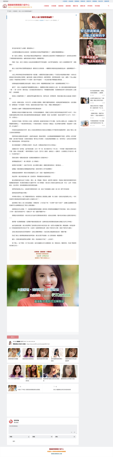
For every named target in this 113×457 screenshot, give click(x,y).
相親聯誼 (77, 1)
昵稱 (11, 436)
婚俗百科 (100, 1)
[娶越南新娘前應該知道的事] (92, 52)
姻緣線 (18, 341)
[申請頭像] (75, 421)
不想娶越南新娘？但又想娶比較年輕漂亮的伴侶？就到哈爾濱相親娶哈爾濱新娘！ (97, 123)
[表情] (74, 432)
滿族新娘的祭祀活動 (28, 358)
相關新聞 (106, 1)
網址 (57, 436)
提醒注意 (82, 6)
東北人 (13, 337)
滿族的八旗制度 (69, 358)
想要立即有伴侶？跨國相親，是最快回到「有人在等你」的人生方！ (97, 108)
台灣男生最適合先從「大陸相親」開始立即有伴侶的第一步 (97, 100)
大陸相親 (53, 6)
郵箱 (34, 436)
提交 (14, 441)
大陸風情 (65, 1)
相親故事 (82, 1)
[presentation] (68, 350)
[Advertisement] (43, 34)
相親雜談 (94, 1)
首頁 (10, 11)
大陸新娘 (46, 6)
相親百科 (88, 1)
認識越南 (71, 1)
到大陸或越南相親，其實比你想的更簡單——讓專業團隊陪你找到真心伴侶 (97, 93)
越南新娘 (60, 6)
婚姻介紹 (75, 6)
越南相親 (68, 6)
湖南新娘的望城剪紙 (13, 358)
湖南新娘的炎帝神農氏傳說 (68, 378)
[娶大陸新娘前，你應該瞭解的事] (92, 25)
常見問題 (97, 6)
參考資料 (90, 6)
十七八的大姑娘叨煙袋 (14, 378)
